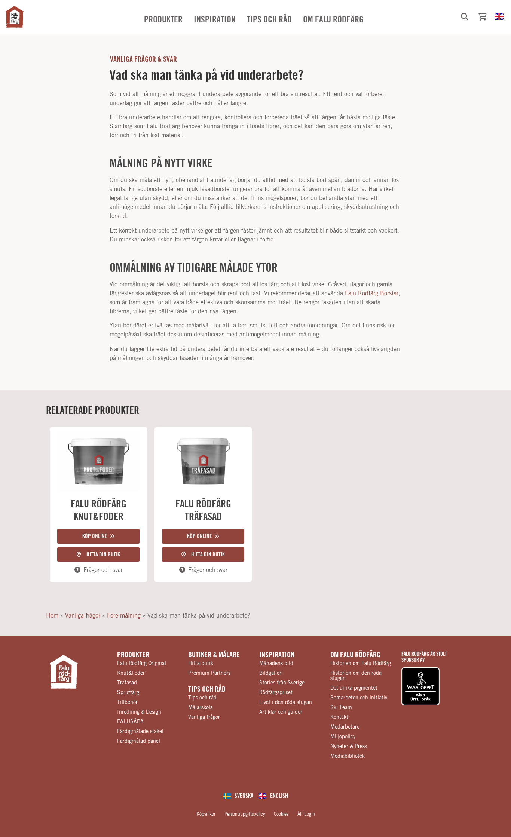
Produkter (133, 655)
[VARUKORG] (482, 17)
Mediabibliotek (347, 756)
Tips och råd (207, 689)
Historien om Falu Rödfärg (360, 663)
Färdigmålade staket (140, 731)
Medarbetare (344, 727)
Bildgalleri (271, 673)
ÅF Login (306, 814)
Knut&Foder (131, 673)
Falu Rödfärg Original (141, 663)
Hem (52, 616)
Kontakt (339, 717)
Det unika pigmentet (353, 688)
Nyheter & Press (348, 746)
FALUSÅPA (130, 721)
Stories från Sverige (282, 683)
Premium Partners (209, 673)
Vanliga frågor (82, 616)
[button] (464, 17)
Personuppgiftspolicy (244, 814)
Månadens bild (276, 663)
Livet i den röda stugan (285, 702)
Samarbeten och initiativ (358, 698)
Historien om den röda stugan (356, 676)
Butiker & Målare (214, 655)
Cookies (281, 814)
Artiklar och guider (280, 712)
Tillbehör (127, 702)
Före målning (124, 616)
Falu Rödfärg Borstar (371, 293)
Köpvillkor (205, 814)
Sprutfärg (128, 692)
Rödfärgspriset (276, 692)
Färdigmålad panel (138, 741)
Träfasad (127, 683)
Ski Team (341, 707)
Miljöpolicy (342, 736)
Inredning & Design (139, 712)
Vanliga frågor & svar (143, 59)
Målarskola (200, 707)
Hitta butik (200, 663)
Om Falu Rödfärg (355, 655)
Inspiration (276, 655)
